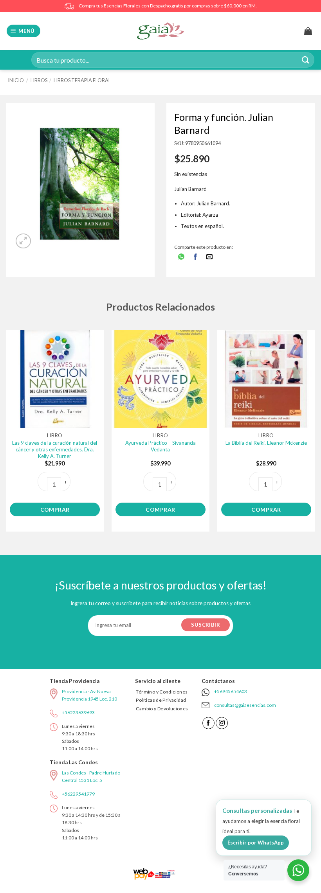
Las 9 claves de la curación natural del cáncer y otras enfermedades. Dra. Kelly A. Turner (54, 449)
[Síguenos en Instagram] (222, 723)
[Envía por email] (209, 257)
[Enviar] (306, 59)
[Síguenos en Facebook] (208, 723)
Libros (39, 80)
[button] (24, 31)
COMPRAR (55, 509)
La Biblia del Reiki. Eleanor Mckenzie (266, 443)
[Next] (315, 434)
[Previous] (6, 434)
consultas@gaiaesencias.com (245, 705)
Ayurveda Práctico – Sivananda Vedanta (160, 446)
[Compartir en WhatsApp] (181, 257)
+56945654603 (230, 691)
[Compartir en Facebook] (195, 257)
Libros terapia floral (82, 80)
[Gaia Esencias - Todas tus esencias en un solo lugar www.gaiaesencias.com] (160, 31)
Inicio (16, 80)
